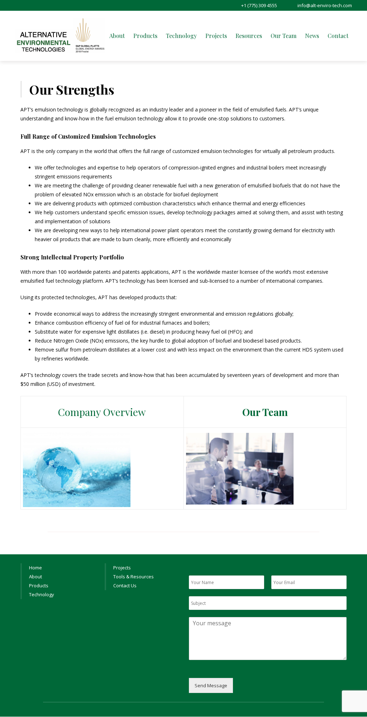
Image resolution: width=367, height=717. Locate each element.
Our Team (283, 35)
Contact (338, 35)
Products (145, 35)
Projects (216, 35)
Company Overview (102, 412)
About (117, 35)
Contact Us (125, 585)
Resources (248, 35)
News (312, 35)
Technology (181, 35)
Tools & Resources (133, 576)
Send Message (211, 685)
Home (35, 567)
